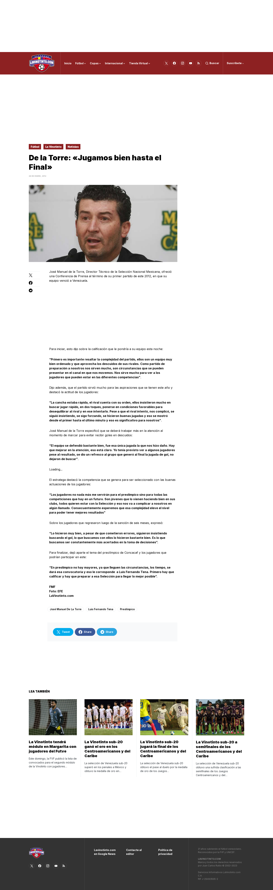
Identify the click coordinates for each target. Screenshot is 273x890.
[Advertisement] (136, 26)
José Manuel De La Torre (66, 609)
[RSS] (199, 63)
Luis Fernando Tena (100, 609)
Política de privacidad (165, 851)
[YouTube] (191, 63)
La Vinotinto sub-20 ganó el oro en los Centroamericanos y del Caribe (107, 749)
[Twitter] (166, 63)
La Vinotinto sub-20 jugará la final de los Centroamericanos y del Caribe (163, 749)
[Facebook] (174, 63)
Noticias (73, 146)
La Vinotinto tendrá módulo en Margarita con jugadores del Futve (52, 746)
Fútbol (35, 146)
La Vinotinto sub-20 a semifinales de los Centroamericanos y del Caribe (219, 749)
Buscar (214, 63)
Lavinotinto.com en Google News (104, 851)
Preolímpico (127, 609)
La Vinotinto (53, 146)
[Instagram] (183, 63)
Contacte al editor (134, 851)
